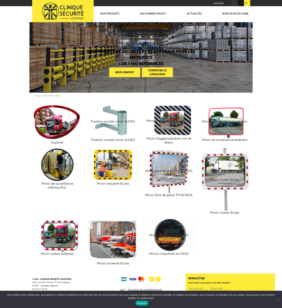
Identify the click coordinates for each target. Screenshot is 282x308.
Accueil (38, 96)
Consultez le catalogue (157, 72)
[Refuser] (278, 299)
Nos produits (109, 13)
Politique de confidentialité (145, 289)
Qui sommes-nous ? (153, 13)
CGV (122, 289)
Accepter (142, 303)
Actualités (194, 13)
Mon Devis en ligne (235, 13)
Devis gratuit (124, 72)
